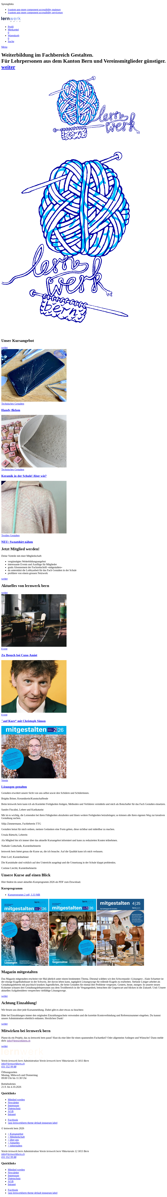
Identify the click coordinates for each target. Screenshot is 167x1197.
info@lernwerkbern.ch (13, 1063)
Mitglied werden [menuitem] (16, 1099)
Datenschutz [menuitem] (14, 1108)
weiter (8, 67)
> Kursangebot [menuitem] (15, 1134)
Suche (11, 41)
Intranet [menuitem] (12, 1114)
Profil (11, 26)
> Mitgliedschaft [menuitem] (16, 1136)
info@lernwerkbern (17, 1040)
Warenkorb (13, 37)
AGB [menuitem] (11, 1111)
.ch (28, 1040)
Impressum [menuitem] (13, 1105)
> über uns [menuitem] (13, 1139)
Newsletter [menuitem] (13, 1102)
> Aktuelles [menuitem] (14, 1142)
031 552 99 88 (8, 1066)
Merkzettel (13, 31)
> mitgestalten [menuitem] (15, 1145)
